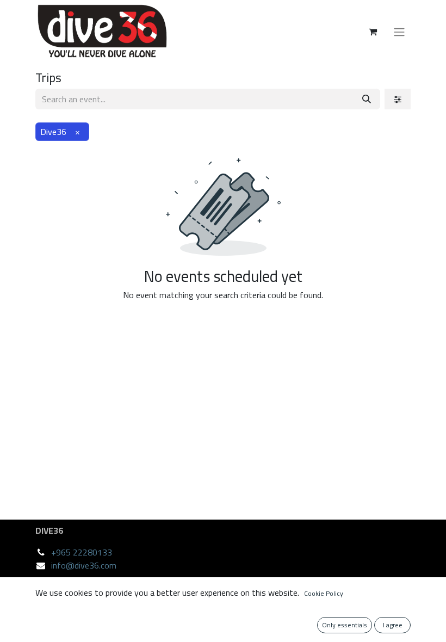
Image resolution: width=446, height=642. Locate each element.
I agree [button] (392, 625)
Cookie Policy (323, 594)
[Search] (366, 99)
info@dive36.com (83, 565)
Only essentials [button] (344, 625)
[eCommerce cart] (372, 31)
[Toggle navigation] (399, 32)
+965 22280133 (81, 552)
